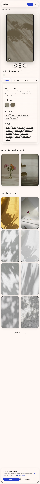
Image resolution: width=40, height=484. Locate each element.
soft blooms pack (12, 71)
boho (7, 115)
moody (8, 118)
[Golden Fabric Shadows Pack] (10, 212)
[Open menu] (35, 4)
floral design (9, 136)
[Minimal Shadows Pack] (10, 246)
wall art (8, 139)
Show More (20, 332)
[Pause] (9, 59)
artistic (16, 133)
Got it (11, 479)
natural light (9, 130)
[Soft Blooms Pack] (10, 170)
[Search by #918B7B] (7, 105)
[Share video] (25, 65)
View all (33, 151)
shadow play (30, 127)
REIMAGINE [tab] (26, 80)
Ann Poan (6, 226)
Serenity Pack (27, 224)
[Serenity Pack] (29, 212)
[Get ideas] (16, 167)
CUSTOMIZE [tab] (16, 80)
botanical (21, 127)
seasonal (17, 136)
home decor (28, 130)
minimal (14, 118)
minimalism (9, 133)
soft (19, 115)
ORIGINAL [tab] (6, 80)
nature (14, 127)
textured (25, 115)
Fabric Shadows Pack (29, 258)
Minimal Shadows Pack (9, 257)
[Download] (15, 65)
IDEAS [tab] (35, 80)
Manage (28, 479)
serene (13, 115)
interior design (18, 130)
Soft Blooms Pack (8, 182)
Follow (20, 75)
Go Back (6, 9)
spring (7, 127)
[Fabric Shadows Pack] (29, 246)
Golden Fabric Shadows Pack (11, 224)
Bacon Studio (10, 75)
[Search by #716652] (12, 105)
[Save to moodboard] (20, 65)
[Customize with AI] (16, 164)
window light (24, 133)
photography (26, 136)
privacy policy (21, 475)
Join (30, 4)
